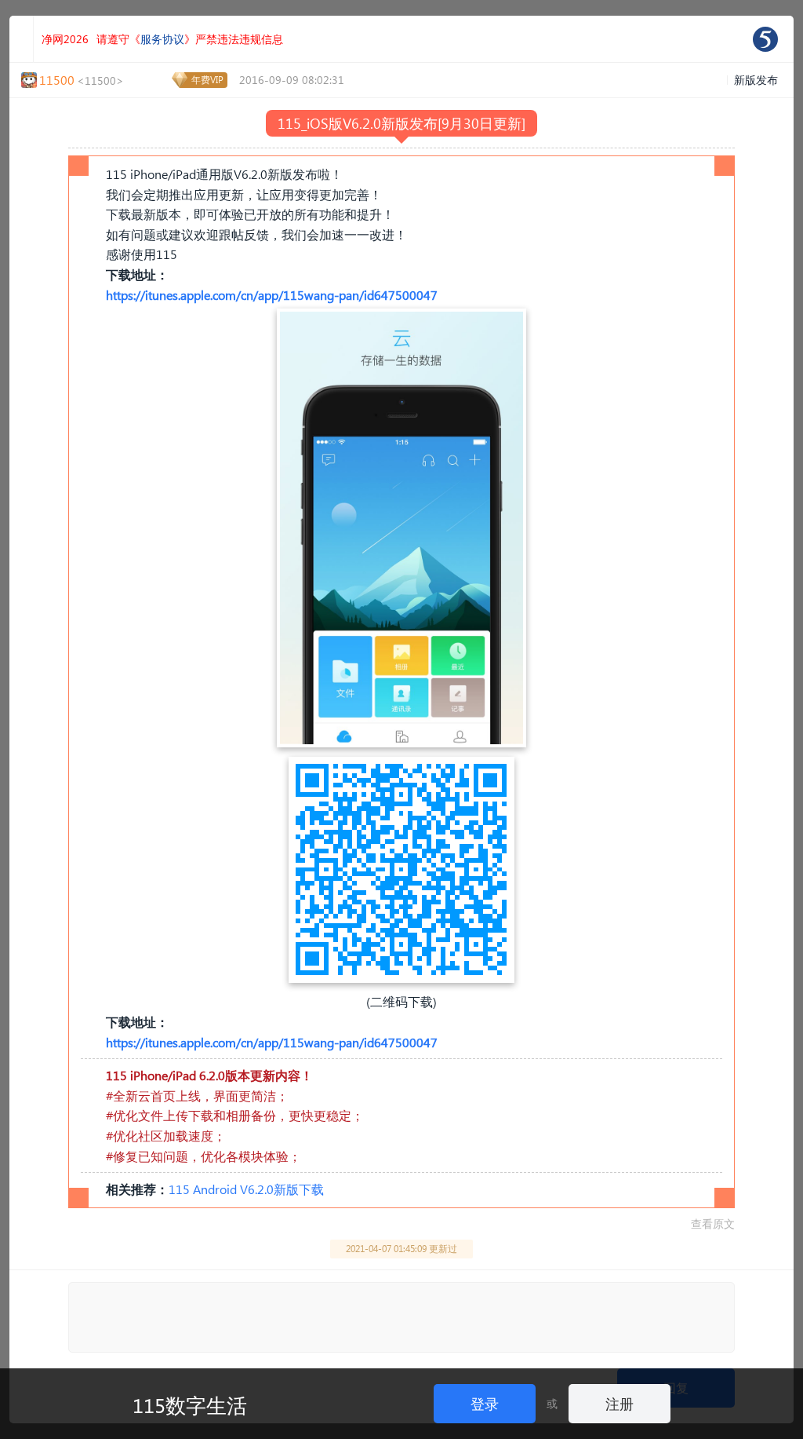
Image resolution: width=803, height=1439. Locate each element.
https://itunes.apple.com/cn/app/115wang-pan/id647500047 (272, 295)
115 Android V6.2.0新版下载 (246, 1189)
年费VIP (207, 80)
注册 (619, 1403)
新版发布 (756, 79)
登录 (485, 1403)
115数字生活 (190, 1404)
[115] (765, 39)
